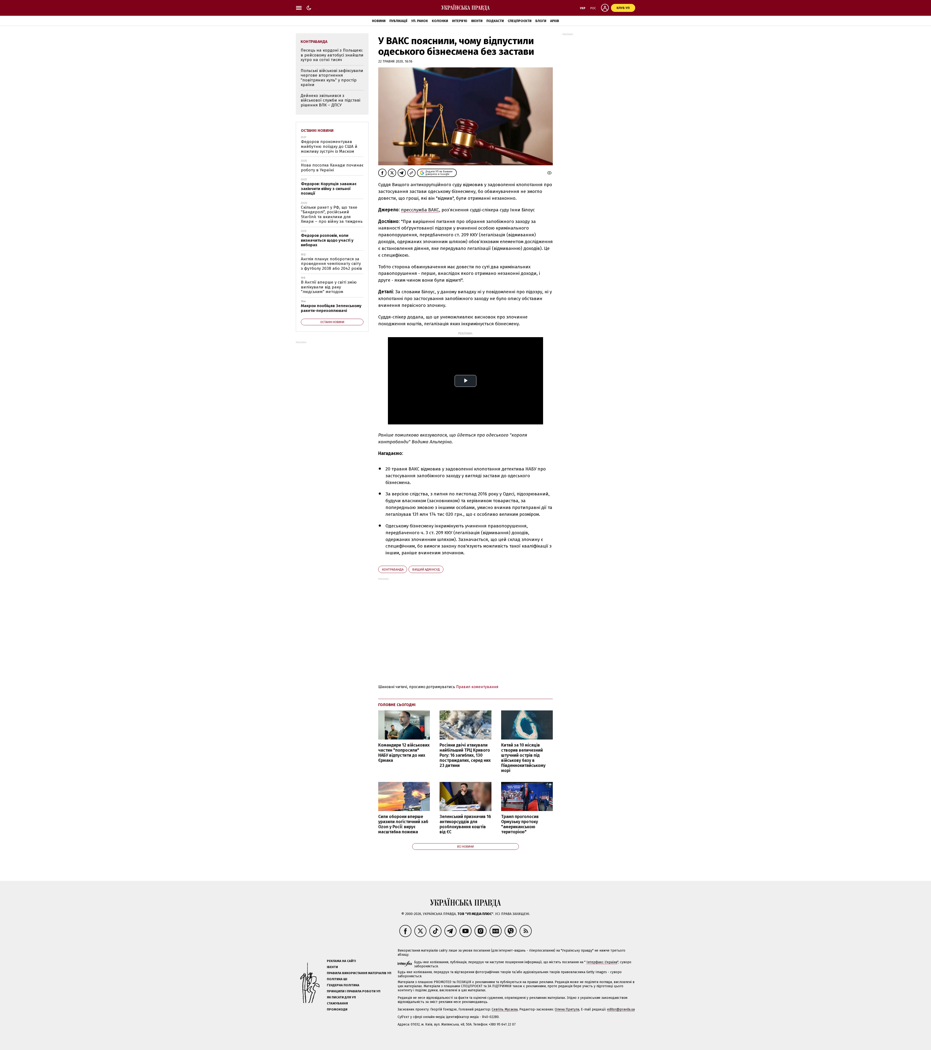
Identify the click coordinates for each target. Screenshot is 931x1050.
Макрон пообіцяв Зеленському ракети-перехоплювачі (331, 308)
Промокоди (337, 1009)
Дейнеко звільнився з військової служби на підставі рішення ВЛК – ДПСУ (330, 100)
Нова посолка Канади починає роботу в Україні (332, 168)
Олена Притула (567, 1009)
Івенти (476, 21)
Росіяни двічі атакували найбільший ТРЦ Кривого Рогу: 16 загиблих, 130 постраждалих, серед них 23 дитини (465, 755)
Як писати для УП (341, 997)
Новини (378, 21)
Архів (554, 21)
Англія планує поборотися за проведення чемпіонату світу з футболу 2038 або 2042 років (331, 263)
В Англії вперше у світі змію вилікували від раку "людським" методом (329, 287)
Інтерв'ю (459, 21)
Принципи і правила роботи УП (353, 991)
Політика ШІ (337, 979)
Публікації (398, 21)
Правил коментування (477, 686)
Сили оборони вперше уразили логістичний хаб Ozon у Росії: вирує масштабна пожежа (403, 824)
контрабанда (392, 569)
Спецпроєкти (519, 21)
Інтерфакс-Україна (601, 962)
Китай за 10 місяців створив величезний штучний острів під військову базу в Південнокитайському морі (523, 758)
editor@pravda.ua (621, 1009)
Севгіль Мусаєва (505, 1009)
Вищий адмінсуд (426, 569)
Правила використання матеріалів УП (359, 973)
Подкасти (495, 21)
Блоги (540, 21)
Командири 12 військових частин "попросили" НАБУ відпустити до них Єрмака (404, 753)
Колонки (440, 21)
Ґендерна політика (343, 985)
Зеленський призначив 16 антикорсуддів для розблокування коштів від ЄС (465, 824)
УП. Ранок (419, 21)
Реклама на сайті (341, 961)
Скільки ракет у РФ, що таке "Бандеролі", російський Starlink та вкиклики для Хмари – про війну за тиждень (331, 214)
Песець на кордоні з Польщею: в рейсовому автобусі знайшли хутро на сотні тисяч (332, 55)
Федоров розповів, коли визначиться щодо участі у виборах (327, 240)
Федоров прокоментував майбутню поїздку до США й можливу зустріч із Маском (329, 146)
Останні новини (317, 130)
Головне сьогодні (397, 704)
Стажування (337, 1003)
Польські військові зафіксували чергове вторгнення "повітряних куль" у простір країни (332, 78)
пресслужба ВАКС (420, 210)
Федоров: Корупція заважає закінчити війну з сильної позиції (329, 188)
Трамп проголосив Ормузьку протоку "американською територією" (520, 824)
